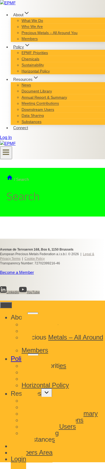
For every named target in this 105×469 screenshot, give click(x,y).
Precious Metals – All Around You (50, 33)
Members (30, 39)
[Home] (9, 179)
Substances (31, 121)
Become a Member (17, 272)
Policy (19, 358)
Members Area (31, 452)
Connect (20, 127)
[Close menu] (6, 305)
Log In (6, 137)
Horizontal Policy (36, 71)
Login (18, 459)
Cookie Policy (34, 259)
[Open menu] (6, 152)
